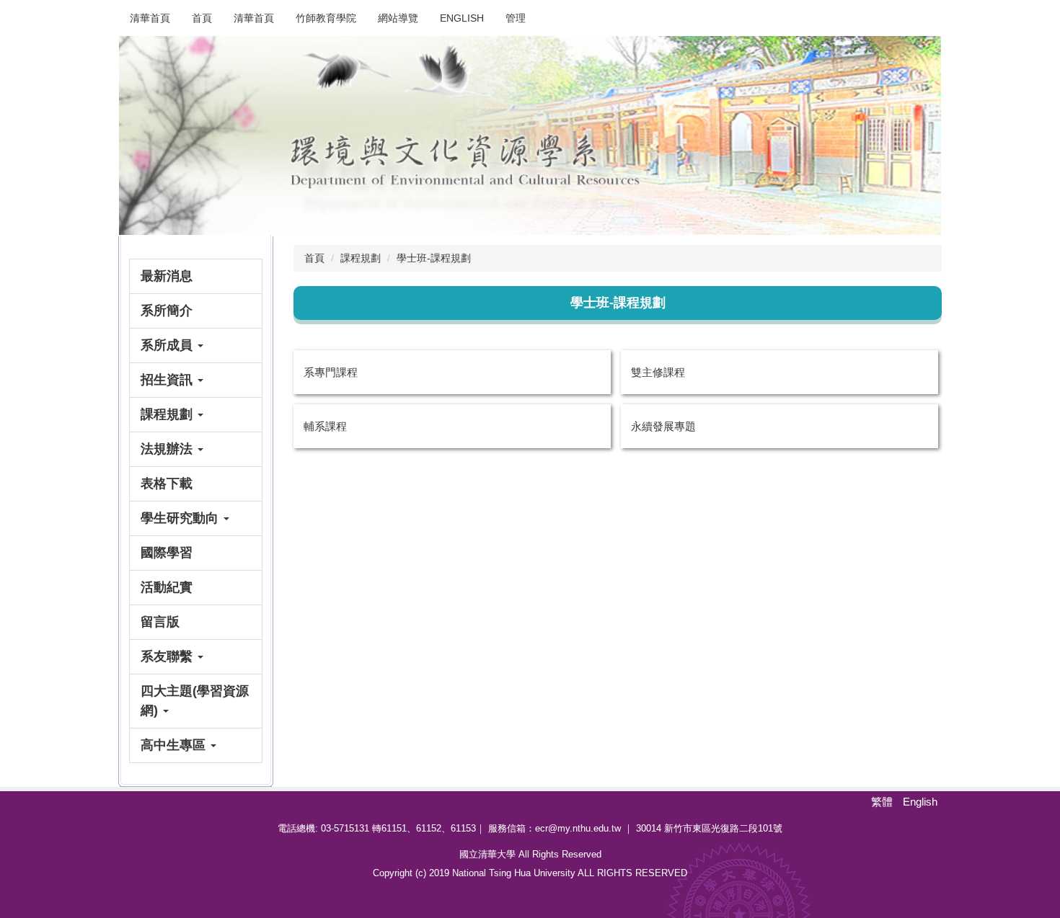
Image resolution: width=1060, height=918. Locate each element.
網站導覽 (398, 18)
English (462, 18)
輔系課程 (325, 426)
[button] (196, 345)
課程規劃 (360, 258)
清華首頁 (150, 18)
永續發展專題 (663, 426)
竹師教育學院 (326, 18)
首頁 (202, 18)
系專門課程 (331, 372)
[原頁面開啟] (530, 135)
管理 (515, 18)
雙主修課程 (658, 372)
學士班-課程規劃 (434, 258)
